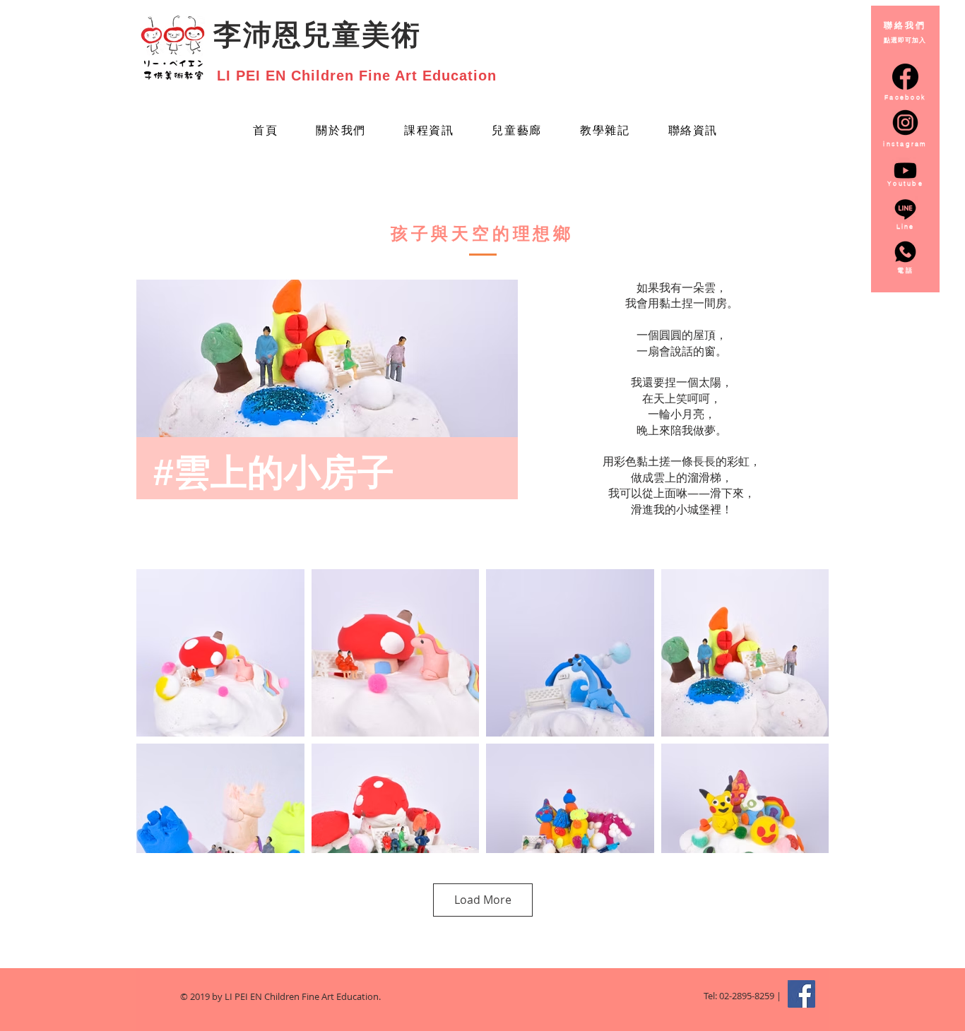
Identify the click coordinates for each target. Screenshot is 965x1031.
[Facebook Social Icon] (801, 994)
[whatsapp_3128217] (905, 252)
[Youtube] (905, 170)
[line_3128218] (905, 209)
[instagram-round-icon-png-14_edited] (905, 122)
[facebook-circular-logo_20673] (905, 77)
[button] (516, 132)
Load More (482, 899)
